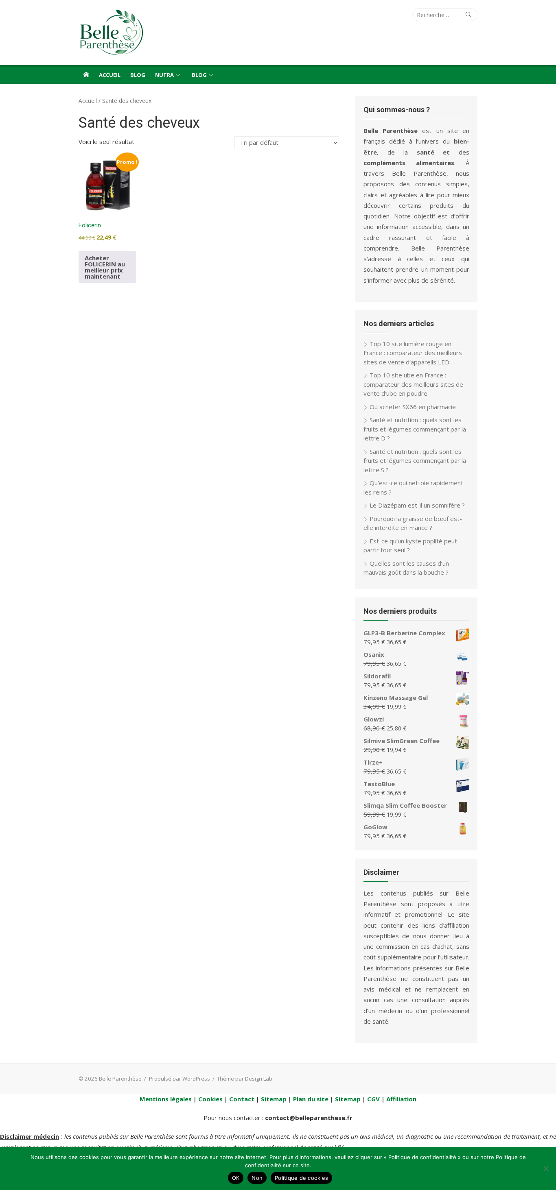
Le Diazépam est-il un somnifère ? (417, 505)
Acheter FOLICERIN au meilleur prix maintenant (105, 267)
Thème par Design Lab (244, 1078)
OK (236, 1178)
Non (257, 1178)
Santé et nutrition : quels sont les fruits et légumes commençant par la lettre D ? (414, 429)
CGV (373, 1099)
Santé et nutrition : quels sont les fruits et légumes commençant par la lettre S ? (414, 460)
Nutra (164, 74)
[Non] (546, 1168)
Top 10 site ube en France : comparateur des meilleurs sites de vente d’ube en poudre (413, 384)
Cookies (210, 1099)
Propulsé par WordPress (179, 1078)
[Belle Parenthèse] (86, 74)
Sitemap (274, 1099)
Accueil (109, 74)
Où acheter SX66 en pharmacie (413, 407)
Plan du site (310, 1099)
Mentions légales (166, 1099)
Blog (137, 74)
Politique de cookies (301, 1178)
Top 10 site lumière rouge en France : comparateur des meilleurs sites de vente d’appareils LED (412, 353)
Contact (241, 1099)
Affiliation (401, 1099)
